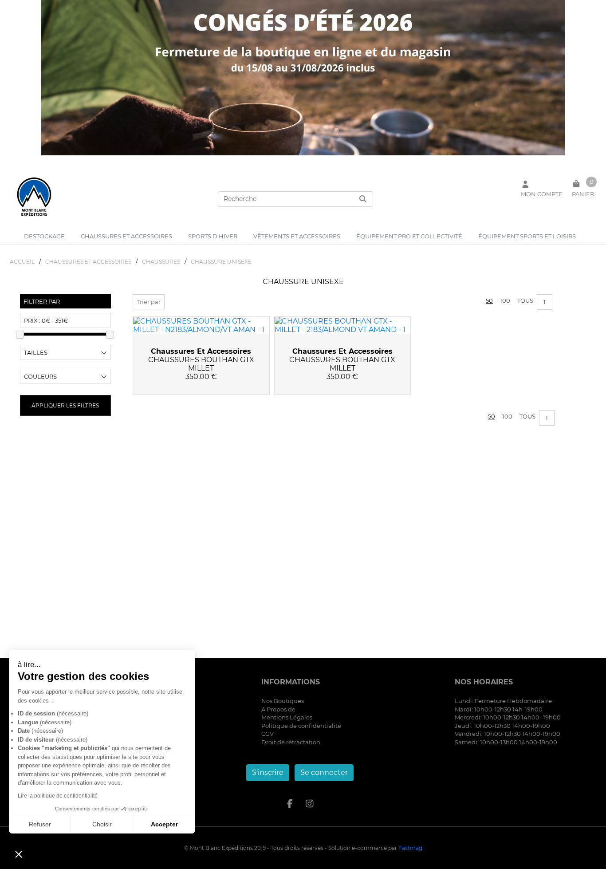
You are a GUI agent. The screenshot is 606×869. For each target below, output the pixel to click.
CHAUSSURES (161, 261)
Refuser (40, 824)
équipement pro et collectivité (409, 236)
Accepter (164, 824)
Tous (525, 300)
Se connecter (324, 772)
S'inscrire (267, 772)
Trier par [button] (149, 301)
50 (489, 300)
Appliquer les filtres (65, 405)
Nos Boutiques (282, 700)
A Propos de (278, 709)
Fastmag (410, 848)
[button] (18, 854)
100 (505, 300)
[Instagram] (309, 803)
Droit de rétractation (290, 742)
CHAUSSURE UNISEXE (221, 261)
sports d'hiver (212, 236)
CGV (267, 733)
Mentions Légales (286, 717)
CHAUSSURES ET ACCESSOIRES (88, 261)
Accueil (22, 261)
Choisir (102, 824)
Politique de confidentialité (301, 725)
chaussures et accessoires (126, 236)
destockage (44, 236)
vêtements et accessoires (296, 236)
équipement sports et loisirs (527, 236)
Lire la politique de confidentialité (58, 796)
